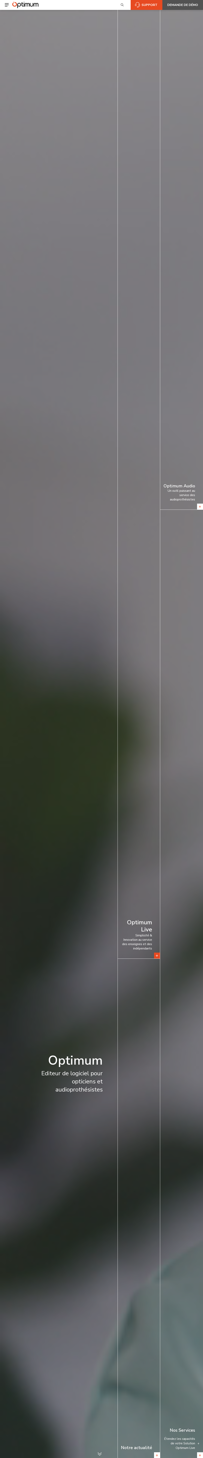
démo (182, 5)
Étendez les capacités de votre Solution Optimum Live (179, 1443)
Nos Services (182, 1430)
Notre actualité (136, 1448)
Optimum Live (139, 926)
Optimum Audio (179, 486)
